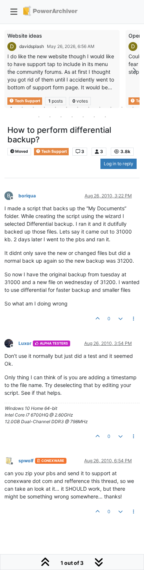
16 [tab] (72, 116)
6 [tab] (66, 107)
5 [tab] (55, 107)
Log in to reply (118, 163)
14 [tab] (50, 116)
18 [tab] (94, 116)
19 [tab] (105, 116)
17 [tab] (83, 116)
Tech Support (54, 151)
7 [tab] (77, 107)
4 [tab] (44, 107)
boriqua (27, 195)
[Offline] (11, 343)
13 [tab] (38, 116)
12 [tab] (133, 107)
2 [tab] (22, 107)
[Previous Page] (10, 70)
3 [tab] (33, 107)
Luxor (24, 343)
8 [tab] (88, 107)
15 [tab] (61, 116)
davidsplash (31, 46)
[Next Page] (134, 70)
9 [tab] (99, 107)
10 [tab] (110, 107)
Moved (21, 151)
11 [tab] (122, 107)
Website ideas (24, 35)
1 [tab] (11, 107)
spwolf (26, 460)
